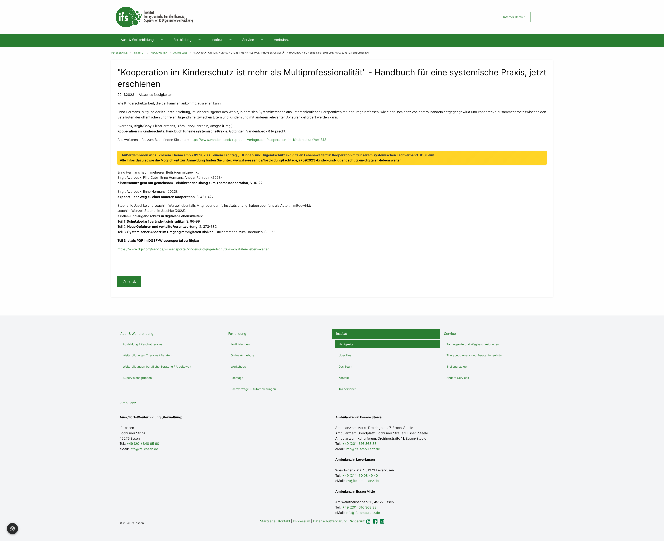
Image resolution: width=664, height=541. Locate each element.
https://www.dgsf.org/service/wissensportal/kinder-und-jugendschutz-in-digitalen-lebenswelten (193, 249)
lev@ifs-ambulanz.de (362, 481)
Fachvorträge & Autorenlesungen (253, 389)
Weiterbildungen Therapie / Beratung (148, 355)
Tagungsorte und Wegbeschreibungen (472, 344)
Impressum (301, 521)
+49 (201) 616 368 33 (359, 444)
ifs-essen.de (119, 52)
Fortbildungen (240, 344)
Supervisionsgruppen (137, 378)
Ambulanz (281, 40)
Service (248, 40)
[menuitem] (137, 40)
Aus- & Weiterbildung (137, 40)
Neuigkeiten (159, 52)
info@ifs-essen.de (144, 449)
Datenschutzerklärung (330, 521)
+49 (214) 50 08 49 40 (360, 475)
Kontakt (344, 378)
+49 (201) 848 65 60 (143, 444)
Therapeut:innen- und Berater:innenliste (474, 355)
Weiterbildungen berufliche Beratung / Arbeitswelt (157, 366)
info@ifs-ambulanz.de (362, 449)
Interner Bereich (514, 17)
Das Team (345, 366)
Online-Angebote (242, 355)
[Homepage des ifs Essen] (154, 17)
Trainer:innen (348, 389)
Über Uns (345, 355)
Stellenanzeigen (457, 366)
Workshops (238, 366)
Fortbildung (183, 40)
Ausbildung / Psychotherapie (142, 344)
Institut (216, 40)
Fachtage (237, 378)
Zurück (129, 281)
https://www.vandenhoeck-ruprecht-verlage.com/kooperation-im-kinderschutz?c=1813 (258, 140)
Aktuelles (180, 52)
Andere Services (457, 378)
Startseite (267, 521)
